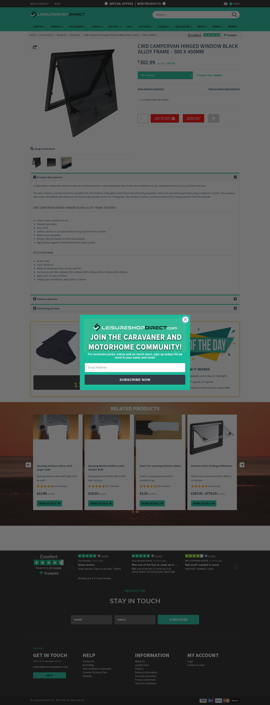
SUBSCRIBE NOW (135, 380)
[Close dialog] (185, 319)
